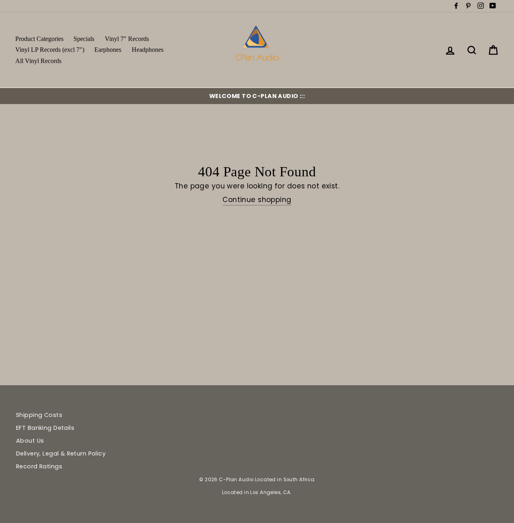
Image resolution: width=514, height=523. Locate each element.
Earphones (107, 49)
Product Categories (39, 38)
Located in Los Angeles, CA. (257, 492)
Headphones (147, 49)
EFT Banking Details (45, 428)
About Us (30, 441)
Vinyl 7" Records (127, 38)
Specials (83, 38)
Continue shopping (256, 199)
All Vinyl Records (38, 60)
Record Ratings (39, 466)
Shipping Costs (39, 415)
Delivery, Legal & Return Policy (61, 453)
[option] (257, 96)
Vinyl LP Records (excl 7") (49, 49)
